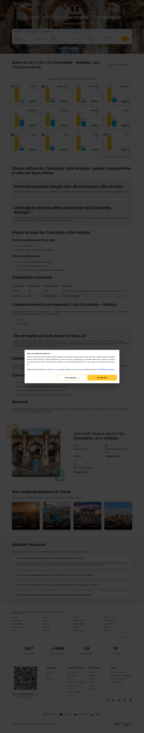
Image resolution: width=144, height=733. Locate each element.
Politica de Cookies (106, 369)
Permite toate (102, 378)
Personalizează (70, 378)
